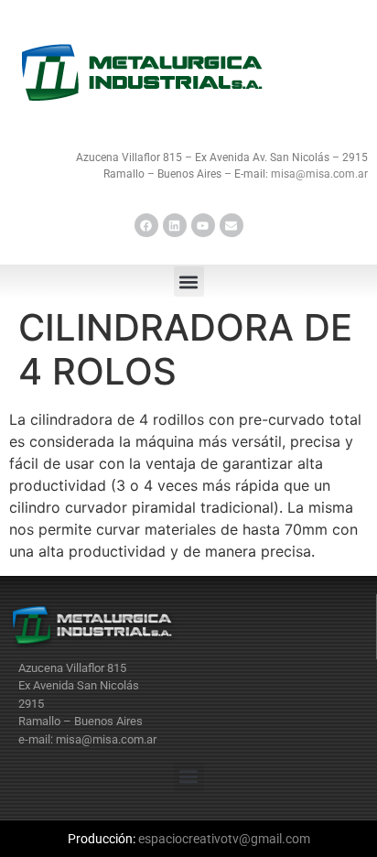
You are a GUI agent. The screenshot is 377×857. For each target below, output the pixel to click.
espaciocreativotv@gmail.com (224, 838)
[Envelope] (231, 225)
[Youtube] (203, 225)
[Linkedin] (175, 225)
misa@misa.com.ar (319, 174)
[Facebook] (146, 225)
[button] (189, 281)
